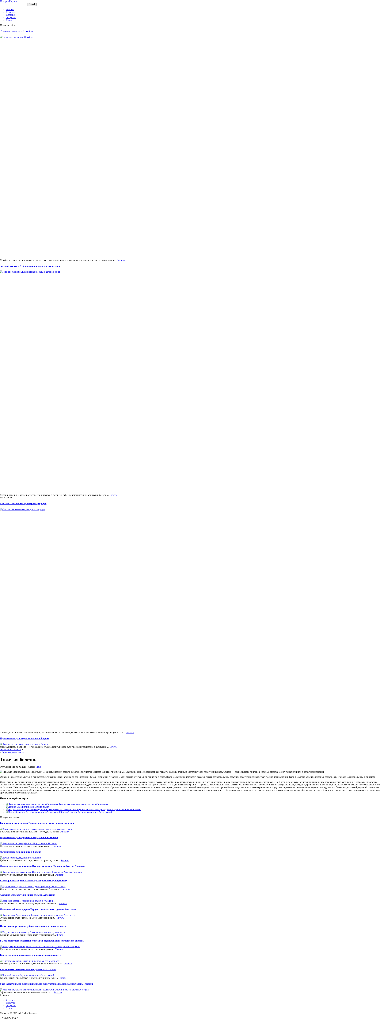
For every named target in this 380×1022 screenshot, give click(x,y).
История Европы (8, 1)
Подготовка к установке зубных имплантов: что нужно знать (33, 926)
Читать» (121, 260)
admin (38, 766)
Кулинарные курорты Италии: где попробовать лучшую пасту (33, 880)
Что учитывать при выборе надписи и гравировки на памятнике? (108, 809)
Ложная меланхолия (39, 807)
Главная (10, 9)
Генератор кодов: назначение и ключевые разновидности (30, 955)
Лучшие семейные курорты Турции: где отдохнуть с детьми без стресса (38, 909)
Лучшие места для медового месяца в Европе (24, 738)
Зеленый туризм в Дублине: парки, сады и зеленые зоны (30, 266)
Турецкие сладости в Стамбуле (16, 31)
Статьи (9, 1008)
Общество (11, 17)
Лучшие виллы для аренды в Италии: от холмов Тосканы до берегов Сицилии (42, 866)
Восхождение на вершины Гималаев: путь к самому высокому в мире (37, 823)
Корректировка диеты (13, 752)
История (10, 15)
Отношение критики (10, 749)
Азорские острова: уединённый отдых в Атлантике (27, 895)
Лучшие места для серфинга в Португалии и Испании (29, 837)
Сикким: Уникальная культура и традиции (23, 503)
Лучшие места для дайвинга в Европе (20, 852)
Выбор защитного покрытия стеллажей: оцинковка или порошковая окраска (42, 940)
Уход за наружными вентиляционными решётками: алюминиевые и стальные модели (46, 984)
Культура (10, 12)
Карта (9, 20)
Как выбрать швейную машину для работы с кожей (86, 812)
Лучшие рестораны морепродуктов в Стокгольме (83, 804)
